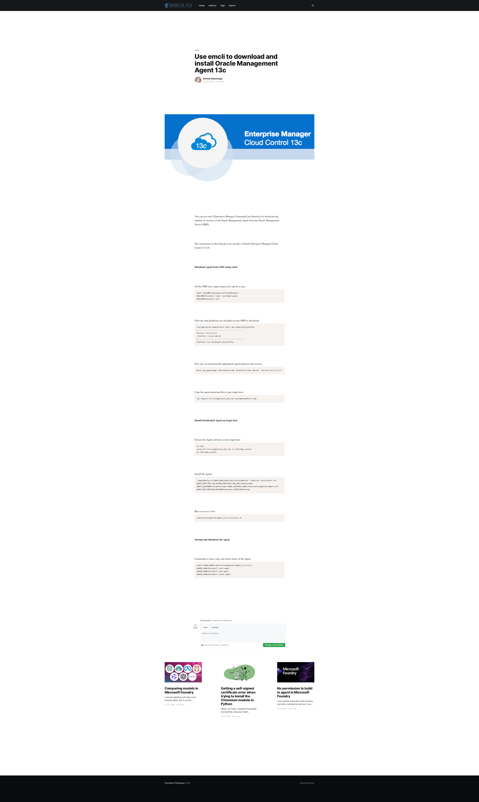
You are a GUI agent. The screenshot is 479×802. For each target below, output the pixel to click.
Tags (222, 5)
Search (232, 5)
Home (202, 5)
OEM (197, 50)
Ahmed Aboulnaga (212, 78)
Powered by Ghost (307, 783)
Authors (212, 5)
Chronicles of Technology (174, 783)
